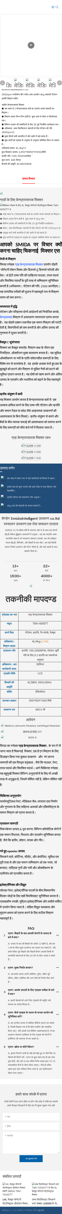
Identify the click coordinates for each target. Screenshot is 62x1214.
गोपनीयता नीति (31, 1210)
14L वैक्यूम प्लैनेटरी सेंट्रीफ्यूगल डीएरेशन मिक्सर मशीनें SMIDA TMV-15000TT (15, 1201)
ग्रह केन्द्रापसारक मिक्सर (29, 264)
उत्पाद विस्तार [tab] (28, 178)
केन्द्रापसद (6, 317)
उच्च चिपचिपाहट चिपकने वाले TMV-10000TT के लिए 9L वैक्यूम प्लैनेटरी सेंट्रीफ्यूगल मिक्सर (44, 1201)
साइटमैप (40, 1210)
